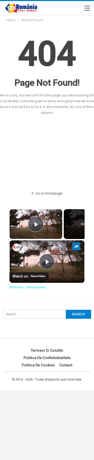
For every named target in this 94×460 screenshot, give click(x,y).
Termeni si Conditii (47, 350)
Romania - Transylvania (47, 248)
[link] (16, 247)
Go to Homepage (48, 193)
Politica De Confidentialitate (47, 358)
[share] (76, 246)
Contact (65, 365)
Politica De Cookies (38, 365)
